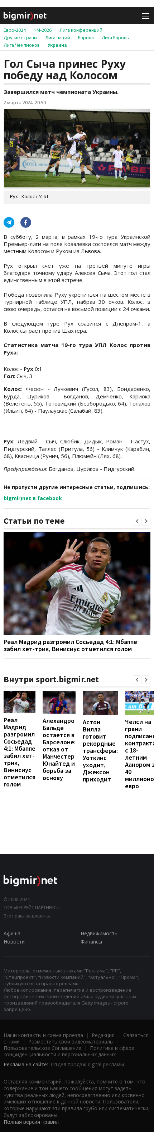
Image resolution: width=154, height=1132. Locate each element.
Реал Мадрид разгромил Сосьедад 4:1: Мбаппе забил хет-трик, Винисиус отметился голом (70, 645)
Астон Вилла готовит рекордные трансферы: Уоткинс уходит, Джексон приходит (100, 750)
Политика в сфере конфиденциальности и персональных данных (69, 1051)
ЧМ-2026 (43, 30)
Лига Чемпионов (22, 45)
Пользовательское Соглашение (42, 1048)
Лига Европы (116, 37)
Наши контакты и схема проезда (43, 1035)
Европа (86, 37)
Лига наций (57, 37)
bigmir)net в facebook (33, 498)
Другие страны (20, 37)
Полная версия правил (31, 1121)
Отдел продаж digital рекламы (87, 1064)
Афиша (12, 933)
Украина (57, 45)
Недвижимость (99, 933)
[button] (137, 521)
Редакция (103, 1035)
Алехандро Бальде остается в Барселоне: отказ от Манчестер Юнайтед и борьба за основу (59, 749)
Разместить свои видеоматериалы (71, 1041)
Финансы (91, 941)
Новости (14, 941)
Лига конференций (80, 30)
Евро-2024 (15, 30)
